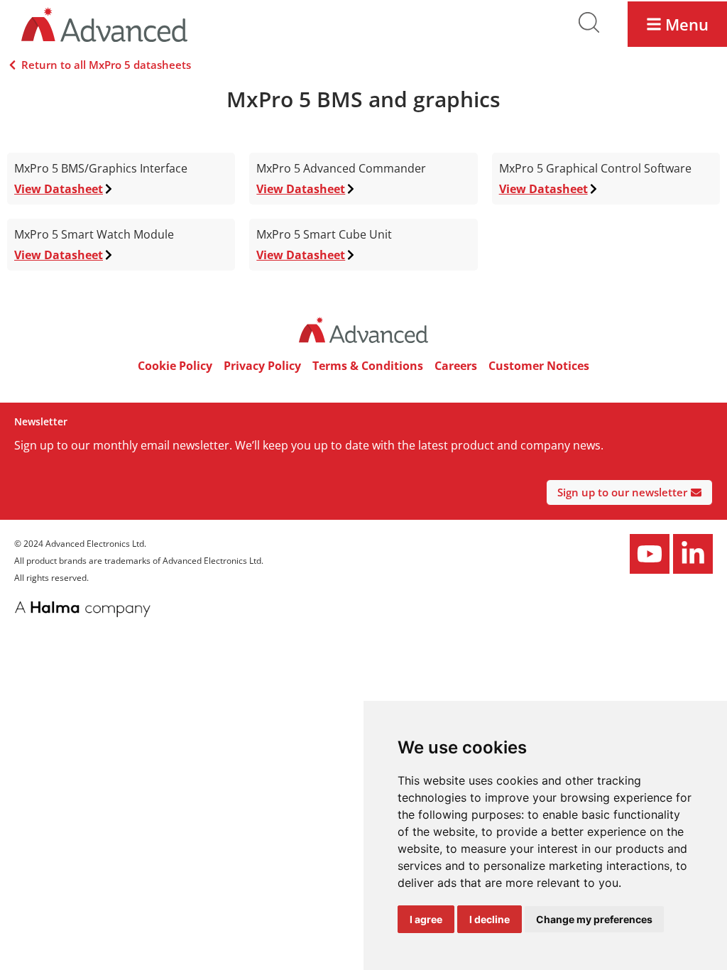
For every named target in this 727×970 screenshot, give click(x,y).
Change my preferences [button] (594, 919)
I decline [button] (489, 919)
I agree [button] (426, 919)
